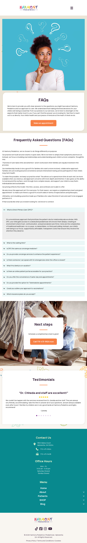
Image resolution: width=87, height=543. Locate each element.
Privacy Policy (31, 541)
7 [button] (50, 415)
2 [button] (39, 415)
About (42, 492)
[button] (43, 210)
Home (43, 488)
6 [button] (48, 415)
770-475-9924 (45, 449)
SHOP (43, 500)
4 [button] (43, 415)
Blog (42, 503)
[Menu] (72, 8)
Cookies (58, 541)
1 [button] (36, 415)
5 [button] (45, 415)
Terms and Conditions (45, 541)
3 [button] (41, 415)
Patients (42, 496)
